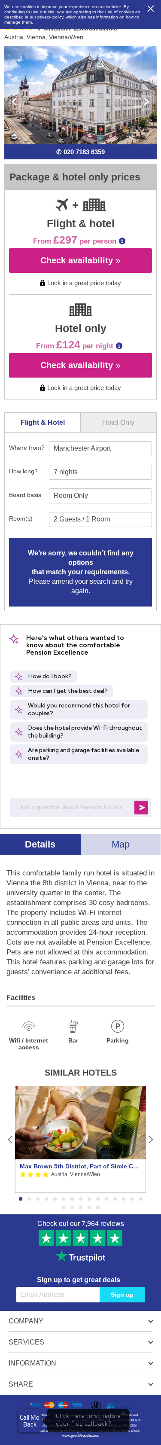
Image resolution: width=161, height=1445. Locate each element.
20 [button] (98, 1208)
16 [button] (63, 1208)
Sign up (122, 1294)
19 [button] (89, 1208)
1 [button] (20, 1199)
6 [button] (63, 1199)
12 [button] (115, 1199)
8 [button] (80, 1199)
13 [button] (123, 1199)
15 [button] (141, 1199)
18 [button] (80, 1208)
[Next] (150, 1139)
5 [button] (55, 1199)
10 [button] (98, 1199)
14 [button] (132, 1199)
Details (40, 844)
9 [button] (89, 1199)
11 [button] (106, 1199)
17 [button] (72, 1208)
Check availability (77, 260)
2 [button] (29, 1199)
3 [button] (37, 1199)
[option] (80, 1139)
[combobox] (100, 448)
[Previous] (10, 1139)
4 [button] (46, 1199)
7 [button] (72, 1199)
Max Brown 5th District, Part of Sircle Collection (80, 1166)
